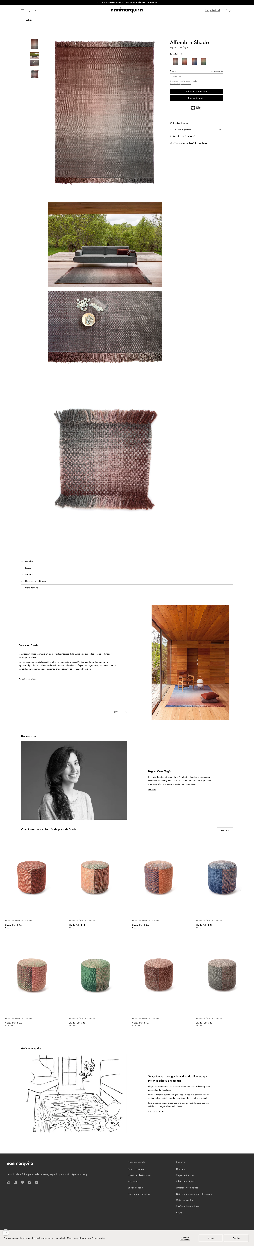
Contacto (181, 1169)
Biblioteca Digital (185, 1181)
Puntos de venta (196, 98)
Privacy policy (98, 1238)
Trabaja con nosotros (139, 1194)
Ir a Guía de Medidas (157, 1111)
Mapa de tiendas (185, 1175)
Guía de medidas (217, 71)
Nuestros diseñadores (139, 1175)
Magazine (133, 1181)
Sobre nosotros (136, 1169)
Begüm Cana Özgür (179, 47)
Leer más (152, 789)
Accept (211, 1238)
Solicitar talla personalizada (180, 84)
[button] (24, 10)
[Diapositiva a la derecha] (122, 712)
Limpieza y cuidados (187, 1187)
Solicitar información (196, 91)
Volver (29, 19)
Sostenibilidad (135, 1187)
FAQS (179, 1212)
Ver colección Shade (27, 679)
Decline (236, 1238)
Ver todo (225, 830)
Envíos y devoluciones (188, 1206)
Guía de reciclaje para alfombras (194, 1194)
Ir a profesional (212, 10)
